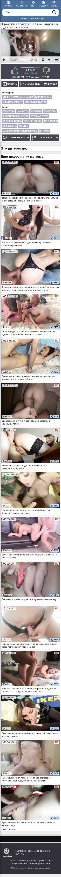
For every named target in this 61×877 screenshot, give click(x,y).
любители (50, 111)
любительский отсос (15, 116)
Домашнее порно (35, 102)
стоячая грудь (39, 116)
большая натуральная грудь (19, 131)
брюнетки (8, 111)
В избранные (32, 84)
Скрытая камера (12, 102)
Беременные (43, 97)
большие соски (11, 121)
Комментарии (16, 137)
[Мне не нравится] (46, 70)
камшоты (23, 111)
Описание (46, 137)
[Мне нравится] (14, 70)
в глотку (44, 131)
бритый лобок (32, 121)
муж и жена (9, 126)
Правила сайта (45, 860)
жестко (23, 126)
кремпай (36, 111)
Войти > (25, 18)
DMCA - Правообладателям (22, 860)
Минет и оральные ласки (17, 97)
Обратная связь (20, 863)
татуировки (51, 121)
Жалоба (52, 84)
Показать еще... (9, 829)
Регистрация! (38, 18)
